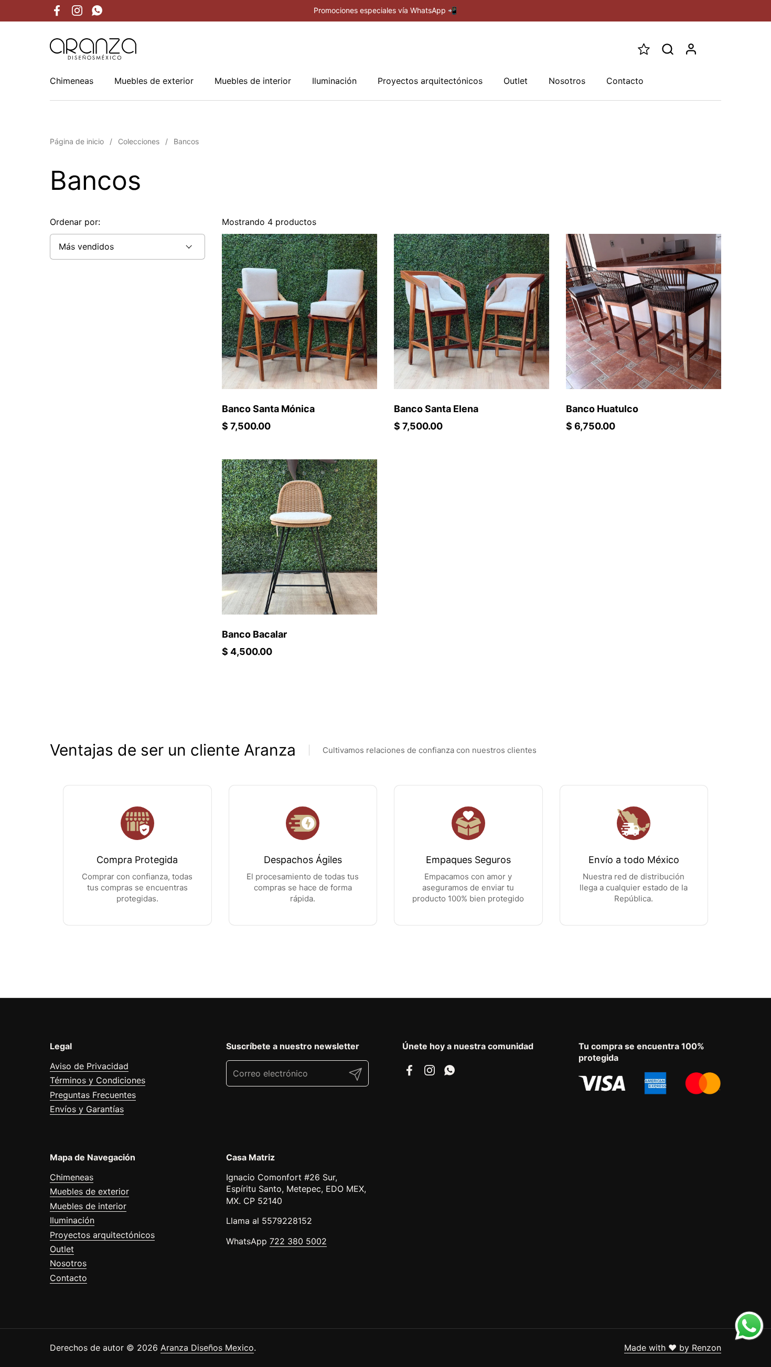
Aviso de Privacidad (89, 1066)
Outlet (62, 1249)
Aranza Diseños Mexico (207, 1347)
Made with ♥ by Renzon (672, 1347)
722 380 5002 (298, 1241)
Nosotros (68, 1263)
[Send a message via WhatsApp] (749, 1325)
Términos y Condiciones (97, 1080)
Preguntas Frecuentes (93, 1095)
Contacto (68, 1278)
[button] (667, 49)
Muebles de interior (88, 1206)
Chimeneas (71, 1177)
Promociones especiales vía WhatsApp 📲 (385, 10)
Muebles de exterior (89, 1191)
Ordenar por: (75, 222)
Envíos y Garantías (87, 1109)
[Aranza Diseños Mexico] (93, 49)
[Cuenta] (691, 49)
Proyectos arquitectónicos (102, 1235)
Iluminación (72, 1220)
